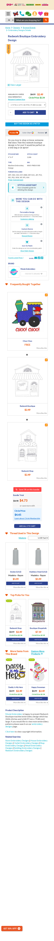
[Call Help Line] (22, 13)
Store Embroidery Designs (17, 740)
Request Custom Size (16, 100)
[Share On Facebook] (39, 258)
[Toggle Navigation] (8, 13)
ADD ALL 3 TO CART (27, 526)
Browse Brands (29, 28)
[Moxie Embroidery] (13, 271)
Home (7, 28)
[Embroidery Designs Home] (15, 13)
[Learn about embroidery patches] (41, 241)
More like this (42, 348)
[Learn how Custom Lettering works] (41, 207)
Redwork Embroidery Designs (18, 750)
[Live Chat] (28, 13)
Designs (16, 28)
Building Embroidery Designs (27, 748)
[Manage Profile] (34, 13)
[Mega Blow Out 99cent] (27, 4)
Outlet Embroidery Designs (26, 743)
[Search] (46, 20)
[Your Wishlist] (40, 13)
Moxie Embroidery (13, 714)
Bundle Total (18, 495)
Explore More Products (37, 652)
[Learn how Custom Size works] (41, 224)
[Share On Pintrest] (42, 258)
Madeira (22, 538)
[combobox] (28, 20)
